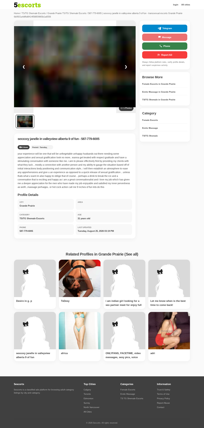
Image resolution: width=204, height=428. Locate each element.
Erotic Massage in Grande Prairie (158, 91)
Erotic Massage (150, 128)
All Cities (88, 412)
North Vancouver (91, 407)
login (175, 4)
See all (131, 254)
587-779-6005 (90, 139)
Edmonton (88, 398)
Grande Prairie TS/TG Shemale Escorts (66, 13)
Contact (160, 407)
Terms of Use (163, 394)
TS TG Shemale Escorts (131, 398)
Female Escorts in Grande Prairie (158, 84)
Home (17, 13)
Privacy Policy (163, 398)
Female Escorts (150, 120)
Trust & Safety (163, 389)
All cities (185, 4)
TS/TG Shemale (150, 136)
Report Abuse (163, 403)
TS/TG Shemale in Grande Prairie (158, 99)
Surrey (87, 403)
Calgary (87, 389)
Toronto (87, 394)
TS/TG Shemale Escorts (34, 13)
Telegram (167, 28)
